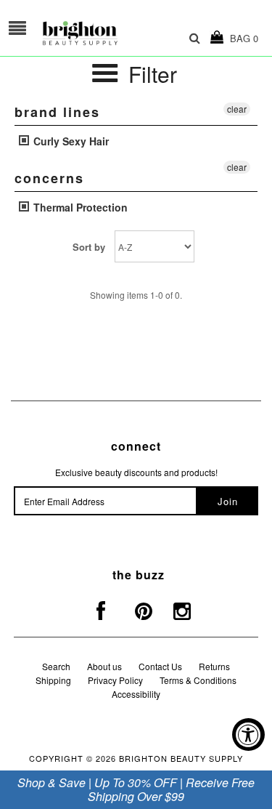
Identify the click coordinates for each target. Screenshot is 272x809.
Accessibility (136, 694)
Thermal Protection (79, 207)
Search (56, 666)
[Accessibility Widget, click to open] (248, 734)
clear (237, 108)
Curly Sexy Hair (69, 141)
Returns (214, 666)
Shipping (53, 680)
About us (104, 666)
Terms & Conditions (198, 680)
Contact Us (160, 666)
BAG (241, 38)
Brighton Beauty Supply (181, 758)
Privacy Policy (115, 680)
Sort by (89, 247)
